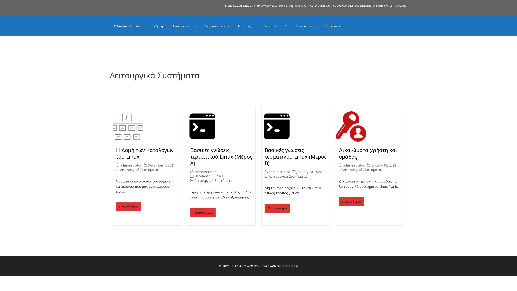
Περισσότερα (128, 207)
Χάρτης (159, 26)
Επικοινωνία (335, 26)
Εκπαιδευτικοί (215, 26)
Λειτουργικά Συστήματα (139, 170)
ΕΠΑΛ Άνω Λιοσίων (127, 26)
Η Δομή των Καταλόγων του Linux (144, 153)
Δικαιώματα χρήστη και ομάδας (368, 153)
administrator (131, 165)
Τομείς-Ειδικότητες (299, 26)
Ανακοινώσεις (182, 26)
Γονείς (268, 26)
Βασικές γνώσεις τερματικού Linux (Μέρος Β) (296, 156)
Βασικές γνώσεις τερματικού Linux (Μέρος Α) (221, 156)
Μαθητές (244, 26)
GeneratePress (287, 266)
